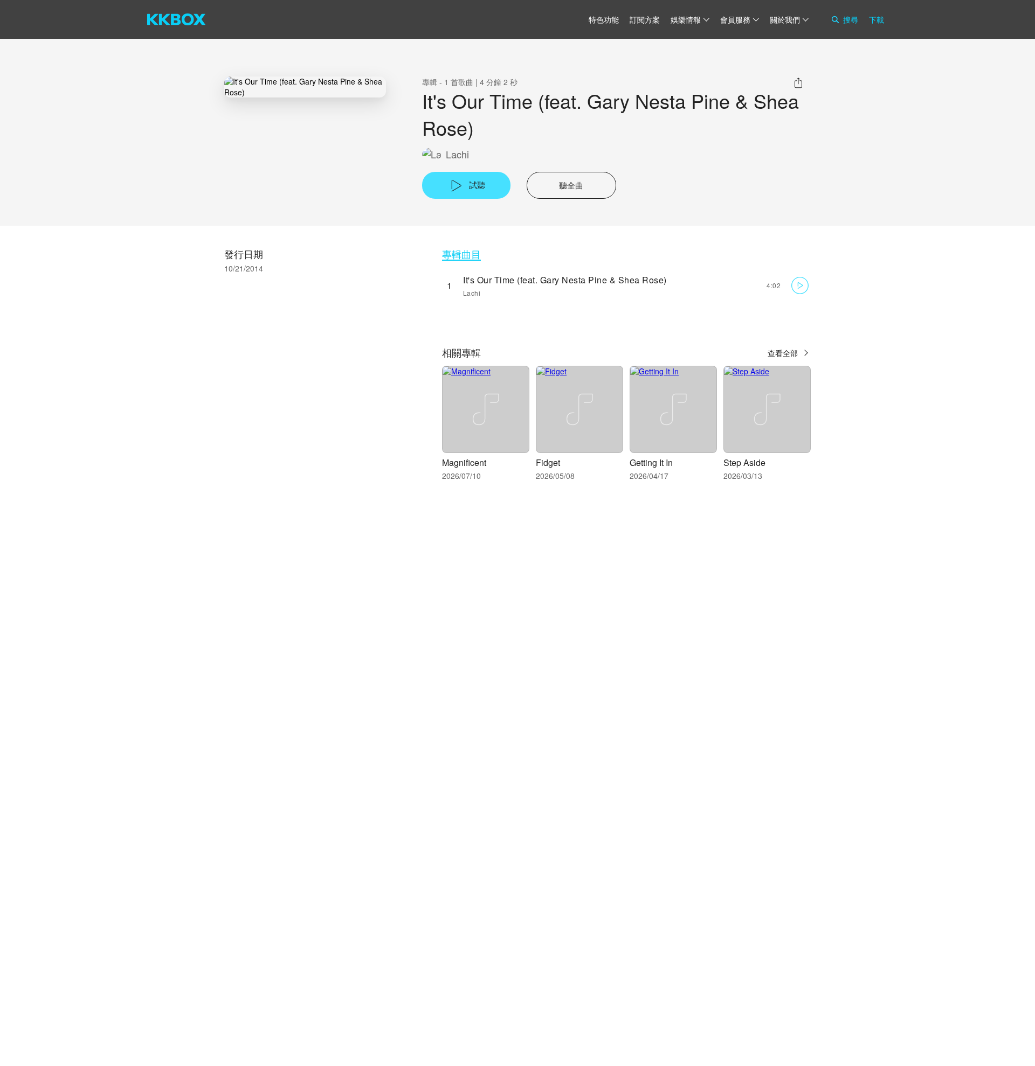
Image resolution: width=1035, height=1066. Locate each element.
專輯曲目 (461, 254)
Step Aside (744, 462)
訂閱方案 (645, 19)
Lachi (457, 154)
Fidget (548, 462)
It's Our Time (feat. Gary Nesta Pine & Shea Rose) (565, 280)
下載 (876, 19)
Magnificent (464, 462)
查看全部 (783, 352)
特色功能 (604, 19)
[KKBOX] (176, 19)
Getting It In (651, 462)
